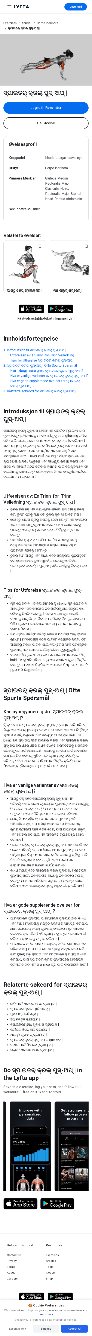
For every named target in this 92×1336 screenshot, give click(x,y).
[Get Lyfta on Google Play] (57, 1204)
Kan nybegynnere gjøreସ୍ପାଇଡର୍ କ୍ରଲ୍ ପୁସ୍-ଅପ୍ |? (46, 371)
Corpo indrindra (47, 23)
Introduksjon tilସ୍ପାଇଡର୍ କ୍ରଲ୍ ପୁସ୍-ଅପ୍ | (36, 350)
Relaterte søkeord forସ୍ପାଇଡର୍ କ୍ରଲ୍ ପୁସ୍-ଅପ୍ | (41, 391)
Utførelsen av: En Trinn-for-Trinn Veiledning (42, 355)
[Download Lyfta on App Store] (31, 309)
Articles (51, 1260)
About (11, 1272)
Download (76, 6)
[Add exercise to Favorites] (40, 246)
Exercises (10, 23)
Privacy (12, 1260)
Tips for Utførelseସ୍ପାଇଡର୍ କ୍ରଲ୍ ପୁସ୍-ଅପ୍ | (42, 360)
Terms (11, 1266)
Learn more (46, 1314)
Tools (49, 1266)
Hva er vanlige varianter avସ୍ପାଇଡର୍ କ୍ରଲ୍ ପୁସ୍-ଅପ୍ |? (49, 376)
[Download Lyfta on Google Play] (60, 309)
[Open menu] (9, 7)
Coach (50, 1272)
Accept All (74, 1328)
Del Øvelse (46, 123)
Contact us (14, 1255)
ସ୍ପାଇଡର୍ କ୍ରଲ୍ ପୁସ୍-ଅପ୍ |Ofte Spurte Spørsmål (42, 365)
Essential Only (17, 1328)
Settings (46, 1328)
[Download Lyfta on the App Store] (20, 1204)
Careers (12, 1278)
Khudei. (27, 23)
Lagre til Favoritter (46, 108)
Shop (49, 1278)
